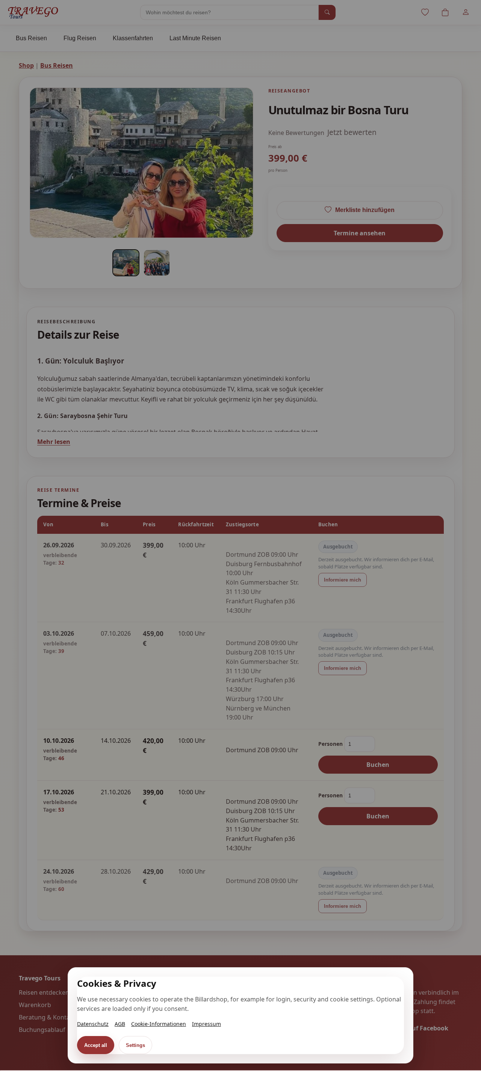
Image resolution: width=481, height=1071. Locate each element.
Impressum (206, 1023)
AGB (120, 1023)
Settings (135, 1045)
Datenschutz (93, 1023)
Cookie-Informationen (158, 1023)
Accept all (95, 1045)
